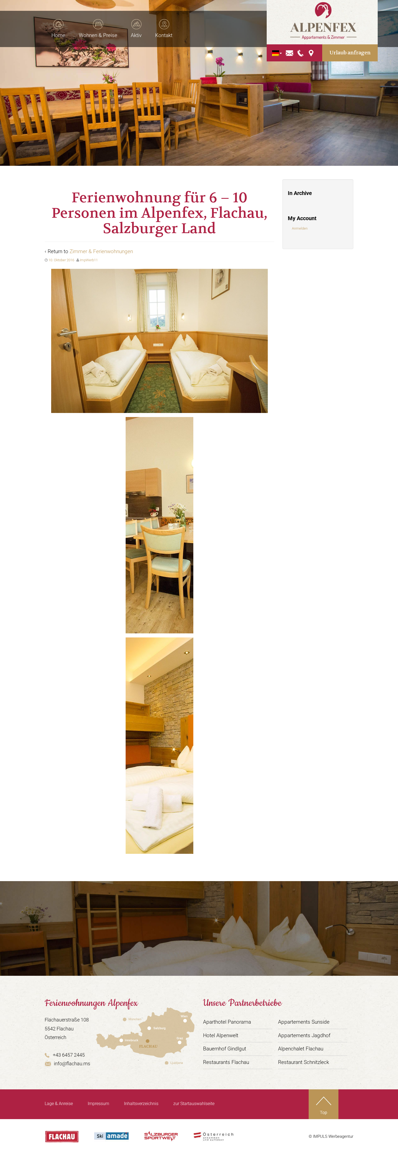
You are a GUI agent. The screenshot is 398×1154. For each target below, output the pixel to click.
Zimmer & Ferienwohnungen (101, 251)
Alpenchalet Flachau (300, 1049)
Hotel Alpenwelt (220, 1035)
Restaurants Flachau (226, 1062)
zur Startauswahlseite (193, 1103)
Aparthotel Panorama (227, 1022)
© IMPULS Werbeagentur (331, 1136)
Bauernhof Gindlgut (224, 1049)
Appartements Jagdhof (304, 1035)
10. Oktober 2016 (61, 260)
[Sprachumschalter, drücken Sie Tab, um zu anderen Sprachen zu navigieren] (275, 52)
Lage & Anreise (59, 1103)
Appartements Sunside (304, 1022)
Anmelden (300, 228)
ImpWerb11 (89, 260)
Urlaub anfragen (350, 52)
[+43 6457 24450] (301, 52)
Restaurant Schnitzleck (303, 1062)
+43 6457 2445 (69, 1055)
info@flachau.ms (72, 1063)
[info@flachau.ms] (289, 52)
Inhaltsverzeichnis (141, 1103)
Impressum (98, 1103)
